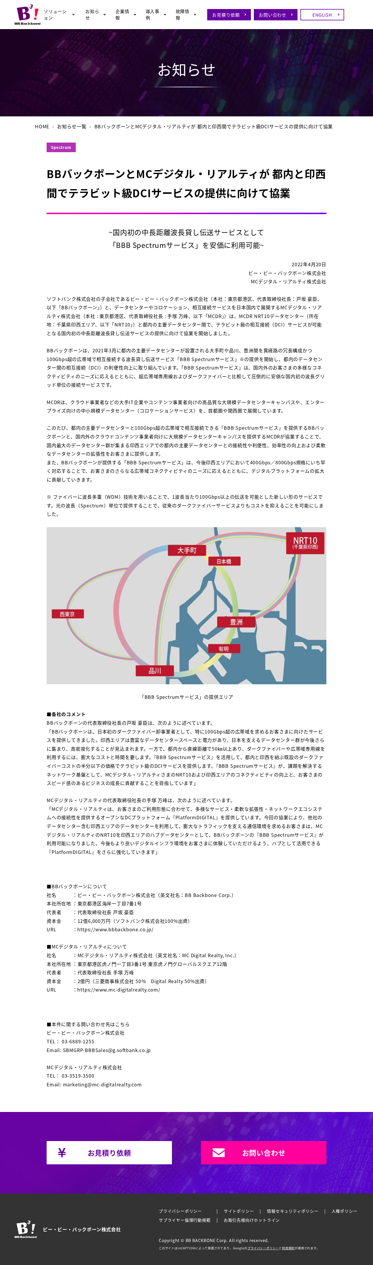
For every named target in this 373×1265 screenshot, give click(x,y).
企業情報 (122, 14)
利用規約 (288, 1248)
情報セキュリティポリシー (293, 1211)
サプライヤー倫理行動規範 (185, 1220)
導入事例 (152, 14)
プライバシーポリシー (180, 1211)
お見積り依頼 (226, 15)
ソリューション (55, 14)
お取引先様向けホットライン (252, 1220)
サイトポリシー (239, 1211)
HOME (42, 126)
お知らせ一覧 (72, 126)
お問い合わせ (272, 15)
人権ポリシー (345, 1211)
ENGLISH (322, 15)
